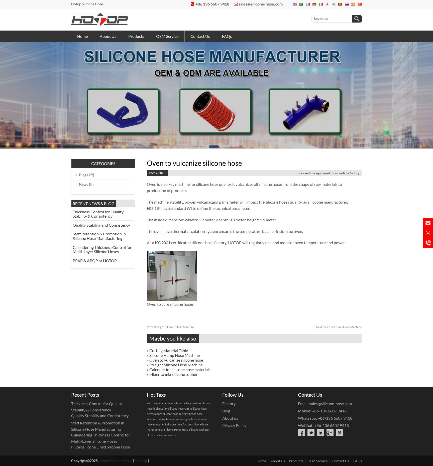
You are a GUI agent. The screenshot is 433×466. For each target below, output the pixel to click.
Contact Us (200, 36)
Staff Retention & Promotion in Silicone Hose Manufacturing (99, 236)
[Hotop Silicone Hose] (99, 24)
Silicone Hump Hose (176, 429)
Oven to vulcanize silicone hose (176, 360)
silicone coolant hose (159, 419)
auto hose (153, 403)
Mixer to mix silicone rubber (173, 374)
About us (230, 418)
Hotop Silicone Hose (116, 460)
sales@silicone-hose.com (261, 4)
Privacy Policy (234, 425)
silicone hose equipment (314, 173)
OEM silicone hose (195, 408)
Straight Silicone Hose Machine (170, 327)
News (83, 184)
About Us (108, 36)
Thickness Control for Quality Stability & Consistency (98, 214)
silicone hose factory (346, 173)
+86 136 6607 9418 (212, 4)
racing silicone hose (191, 413)
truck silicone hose (165, 435)
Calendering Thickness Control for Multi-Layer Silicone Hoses (102, 249)
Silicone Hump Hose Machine (339, 327)
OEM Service (167, 36)
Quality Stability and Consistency (101, 225)
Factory (229, 403)
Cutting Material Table (168, 350)
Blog (82, 175)
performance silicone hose (162, 413)
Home (82, 36)
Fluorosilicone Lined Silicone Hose (100, 446)
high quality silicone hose (168, 408)
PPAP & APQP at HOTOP (95, 260)
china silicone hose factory (175, 403)
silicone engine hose (185, 419)
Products (136, 36)
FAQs (227, 36)
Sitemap (141, 460)
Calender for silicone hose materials (179, 369)
